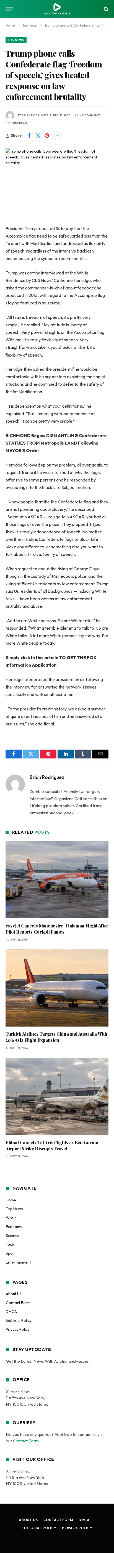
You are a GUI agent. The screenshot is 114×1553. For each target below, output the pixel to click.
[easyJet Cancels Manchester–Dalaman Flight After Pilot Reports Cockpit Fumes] (57, 879)
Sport (11, 1253)
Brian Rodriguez (35, 115)
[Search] (105, 9)
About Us (14, 1293)
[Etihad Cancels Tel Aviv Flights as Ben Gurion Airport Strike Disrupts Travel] (57, 1096)
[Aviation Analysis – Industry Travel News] (57, 9)
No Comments (89, 115)
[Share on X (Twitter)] (38, 135)
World (11, 1217)
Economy (14, 1226)
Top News (16, 40)
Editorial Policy (19, 1320)
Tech (10, 1244)
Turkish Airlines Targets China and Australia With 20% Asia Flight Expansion (56, 1037)
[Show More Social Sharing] (57, 135)
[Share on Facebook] (29, 135)
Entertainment (18, 1262)
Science (12, 1235)
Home (11, 1199)
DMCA (11, 1311)
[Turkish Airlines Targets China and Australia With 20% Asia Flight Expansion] (57, 988)
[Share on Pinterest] (47, 135)
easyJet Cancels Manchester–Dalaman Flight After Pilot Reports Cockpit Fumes (57, 929)
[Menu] (9, 9)
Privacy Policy (18, 1329)
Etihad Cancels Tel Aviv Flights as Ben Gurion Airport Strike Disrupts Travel (52, 1145)
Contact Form (18, 1302)
